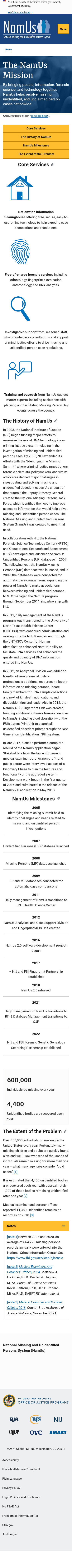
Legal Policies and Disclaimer (21, 1497)
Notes (11, 1226)
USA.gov (7, 1525)
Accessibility (10, 1460)
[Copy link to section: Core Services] (51, 164)
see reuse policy (39, 115)
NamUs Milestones (36, 145)
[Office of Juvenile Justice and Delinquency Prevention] (14, 1433)
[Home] (27, 29)
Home (8, 49)
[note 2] (12, 1267)
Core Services (36, 128)
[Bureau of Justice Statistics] (36, 1422)
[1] (15, 1172)
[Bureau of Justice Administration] (14, 1418)
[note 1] (12, 1237)
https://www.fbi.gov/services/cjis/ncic (35, 1258)
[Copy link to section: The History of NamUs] (54, 420)
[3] (32, 1215)
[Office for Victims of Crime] (36, 1432)
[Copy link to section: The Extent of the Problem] (64, 1130)
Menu (63, 29)
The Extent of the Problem (36, 154)
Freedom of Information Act (20, 1516)
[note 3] (12, 1302)
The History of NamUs (36, 137)
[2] (25, 1196)
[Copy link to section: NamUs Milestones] (57, 798)
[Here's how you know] (36, 7)
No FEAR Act (10, 1506)
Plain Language (12, 1478)
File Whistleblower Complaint (21, 1469)
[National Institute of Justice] (58, 1418)
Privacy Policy (11, 1488)
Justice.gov (9, 1534)
